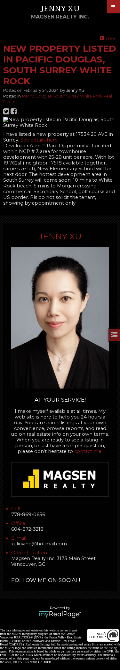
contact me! (88, 451)
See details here (39, 140)
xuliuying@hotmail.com (39, 544)
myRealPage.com (60, 614)
